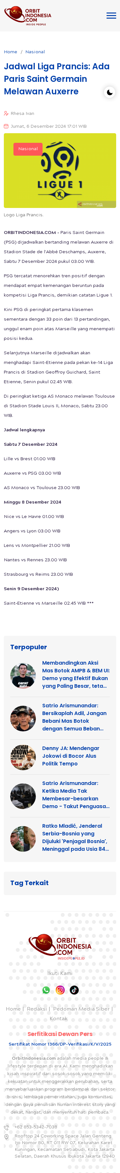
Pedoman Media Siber (81, 1009)
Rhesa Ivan (22, 113)
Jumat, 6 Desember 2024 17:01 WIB (49, 126)
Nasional (35, 52)
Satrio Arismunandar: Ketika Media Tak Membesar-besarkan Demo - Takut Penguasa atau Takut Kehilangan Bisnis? (74, 795)
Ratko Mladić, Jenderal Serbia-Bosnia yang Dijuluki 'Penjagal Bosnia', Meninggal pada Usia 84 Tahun (74, 837)
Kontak (59, 1019)
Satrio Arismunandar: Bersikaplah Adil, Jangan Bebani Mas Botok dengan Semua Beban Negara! (74, 717)
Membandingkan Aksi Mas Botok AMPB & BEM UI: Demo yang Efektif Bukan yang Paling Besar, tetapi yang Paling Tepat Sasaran (76, 674)
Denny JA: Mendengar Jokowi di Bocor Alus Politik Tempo (71, 756)
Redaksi (37, 1009)
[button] (111, 15)
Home (10, 52)
